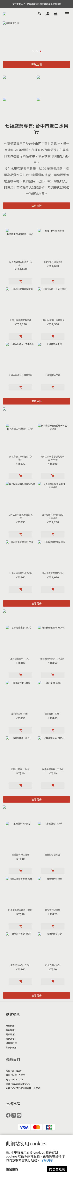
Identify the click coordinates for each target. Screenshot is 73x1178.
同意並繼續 (57, 1169)
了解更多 (47, 1160)
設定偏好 (12, 1169)
